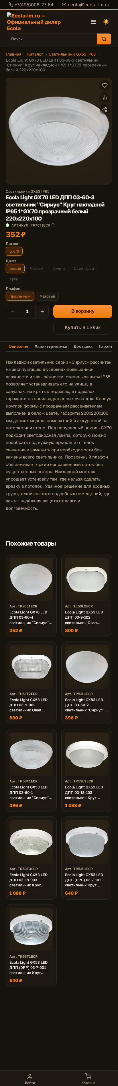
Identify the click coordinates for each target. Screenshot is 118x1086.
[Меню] (93, 22)
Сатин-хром (84, 268)
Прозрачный (19, 296)
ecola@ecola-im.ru (88, 4)
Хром (14, 279)
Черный (36, 268)
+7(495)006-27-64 (34, 4)
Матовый (47, 296)
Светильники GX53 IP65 (72, 54)
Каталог (35, 54)
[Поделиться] (105, 109)
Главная (13, 54)
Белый (15, 268)
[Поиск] (104, 39)
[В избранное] (105, 85)
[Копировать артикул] (53, 225)
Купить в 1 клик (83, 327)
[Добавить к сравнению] (105, 97)
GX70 (14, 251)
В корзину (83, 311)
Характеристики (51, 346)
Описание (18, 346)
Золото (58, 268)
